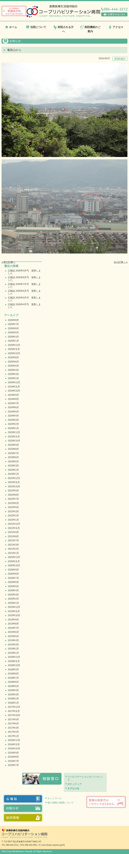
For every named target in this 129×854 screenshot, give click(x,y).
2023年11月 (14, 436)
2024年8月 (13, 399)
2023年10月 (14, 440)
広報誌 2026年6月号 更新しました (24, 292)
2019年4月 (13, 640)
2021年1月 (13, 553)
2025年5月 (13, 365)
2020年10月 (14, 565)
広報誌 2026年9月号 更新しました (24, 272)
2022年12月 (14, 478)
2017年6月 (13, 723)
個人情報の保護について (60, 802)
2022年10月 (14, 486)
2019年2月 (13, 648)
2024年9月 (13, 395)
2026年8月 (13, 320)
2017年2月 (13, 731)
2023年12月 (14, 432)
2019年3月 (13, 644)
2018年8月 (13, 673)
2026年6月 (13, 328)
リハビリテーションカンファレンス (85, 778)
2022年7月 (13, 498)
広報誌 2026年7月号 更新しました (24, 285)
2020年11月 (14, 561)
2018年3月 (13, 694)
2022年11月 (14, 482)
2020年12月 (14, 557)
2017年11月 (14, 711)
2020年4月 (13, 590)
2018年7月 (13, 677)
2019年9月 (13, 619)
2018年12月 (14, 657)
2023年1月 (13, 474)
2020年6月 (13, 582)
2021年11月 (14, 528)
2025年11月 (14, 349)
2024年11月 (14, 386)
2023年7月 (13, 453)
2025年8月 (13, 357)
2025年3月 (13, 374)
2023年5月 (13, 461)
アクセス (118, 27)
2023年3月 (13, 465)
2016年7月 (13, 761)
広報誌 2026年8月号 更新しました (24, 278)
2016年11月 (14, 744)
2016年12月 (14, 740)
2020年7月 (13, 578)
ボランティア (74, 784)
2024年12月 (14, 382)
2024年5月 (13, 411)
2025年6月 (13, 361)
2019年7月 (13, 628)
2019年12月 (14, 607)
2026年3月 (13, 336)
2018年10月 (14, 665)
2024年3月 (13, 420)
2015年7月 (13, 765)
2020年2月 (13, 598)
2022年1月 (13, 519)
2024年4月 (13, 415)
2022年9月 (13, 490)
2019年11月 (14, 611)
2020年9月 (13, 569)
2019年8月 (13, 623)
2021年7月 (13, 540)
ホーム (13, 27)
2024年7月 (13, 403)
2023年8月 (13, 449)
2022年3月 (13, 511)
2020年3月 (13, 594)
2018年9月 (13, 669)
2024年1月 (13, 428)
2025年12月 (14, 345)
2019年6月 (13, 632)
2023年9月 (13, 444)
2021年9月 (13, 532)
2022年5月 (13, 507)
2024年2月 (13, 424)
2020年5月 (13, 586)
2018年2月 (13, 698)
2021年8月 (13, 536)
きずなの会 (73, 788)
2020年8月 (13, 573)
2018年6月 (13, 682)
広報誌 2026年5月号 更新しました (24, 299)
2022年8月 (13, 494)
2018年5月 (13, 686)
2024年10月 (14, 390)
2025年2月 (13, 378)
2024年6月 (13, 407)
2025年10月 (14, 353)
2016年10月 (14, 748)
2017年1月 (13, 736)
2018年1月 (13, 702)
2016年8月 (13, 756)
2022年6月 (13, 503)
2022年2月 (13, 515)
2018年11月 (14, 661)
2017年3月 (13, 727)
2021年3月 (13, 544)
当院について (38, 27)
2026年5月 (13, 332)
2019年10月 (14, 615)
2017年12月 (14, 706)
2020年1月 (13, 603)
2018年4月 (13, 690)
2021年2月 (13, 548)
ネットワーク (55, 798)
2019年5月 (13, 636)
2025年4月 (13, 370)
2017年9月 (13, 719)
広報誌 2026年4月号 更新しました (24, 305)
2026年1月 (13, 340)
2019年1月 (13, 652)
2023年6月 (13, 457)
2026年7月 (13, 324)
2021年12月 (14, 523)
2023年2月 (13, 469)
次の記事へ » (120, 262)
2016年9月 (13, 752)
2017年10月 (14, 715)
